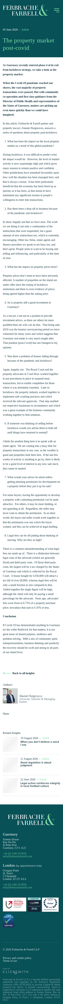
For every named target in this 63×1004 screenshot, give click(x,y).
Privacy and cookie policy (17, 957)
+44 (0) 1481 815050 (14, 853)
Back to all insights (23, 673)
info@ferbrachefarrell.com (17, 856)
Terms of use (10, 960)
